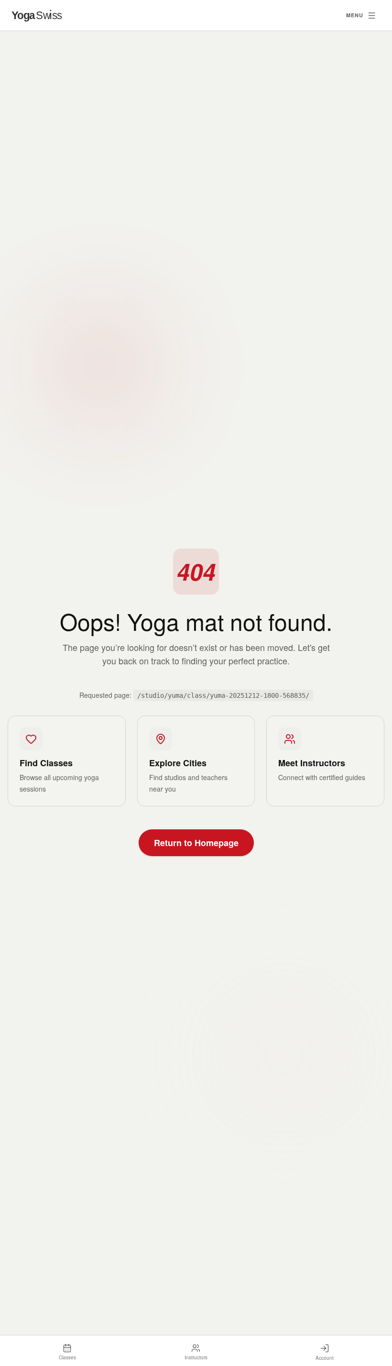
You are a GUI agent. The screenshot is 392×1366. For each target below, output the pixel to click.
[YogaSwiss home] (43, 15)
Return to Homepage (196, 843)
